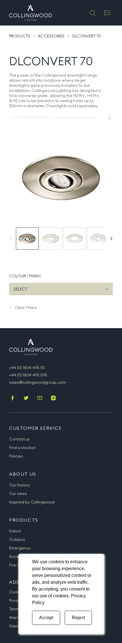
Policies (16, 456)
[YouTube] (39, 398)
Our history (19, 485)
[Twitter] (26, 398)
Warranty (18, 617)
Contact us (19, 439)
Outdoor (17, 539)
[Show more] (109, 116)
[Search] (92, 12)
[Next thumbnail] (111, 238)
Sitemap (17, 626)
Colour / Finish (25, 276)
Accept (46, 617)
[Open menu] (107, 12)
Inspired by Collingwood (31, 502)
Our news (18, 493)
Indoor (15, 531)
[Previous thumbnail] (10, 238)
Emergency (20, 548)
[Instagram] (53, 398)
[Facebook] (12, 398)
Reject (78, 617)
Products (19, 36)
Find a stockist (22, 447)
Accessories (51, 36)
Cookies (17, 591)
